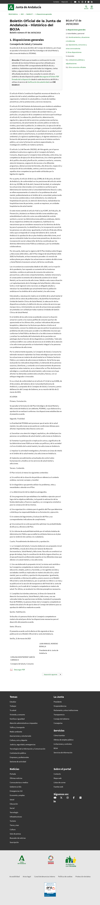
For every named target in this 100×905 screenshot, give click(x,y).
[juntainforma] (88, 2)
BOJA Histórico (13, 14)
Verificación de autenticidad (38, 82)
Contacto (56, 2)
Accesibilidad (15, 876)
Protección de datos (82, 876)
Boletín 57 (29, 14)
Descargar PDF (19, 669)
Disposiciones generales (76, 30)
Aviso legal (27, 876)
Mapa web (64, 2)
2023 (22, 14)
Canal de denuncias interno (44, 876)
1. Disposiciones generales (43, 14)
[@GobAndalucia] (75, 2)
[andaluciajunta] (79, 2)
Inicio (31, 7)
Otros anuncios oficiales (77, 67)
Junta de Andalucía (11, 7)
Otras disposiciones (74, 52)
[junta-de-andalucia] (92, 2)
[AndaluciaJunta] (85, 2)
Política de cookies (65, 876)
